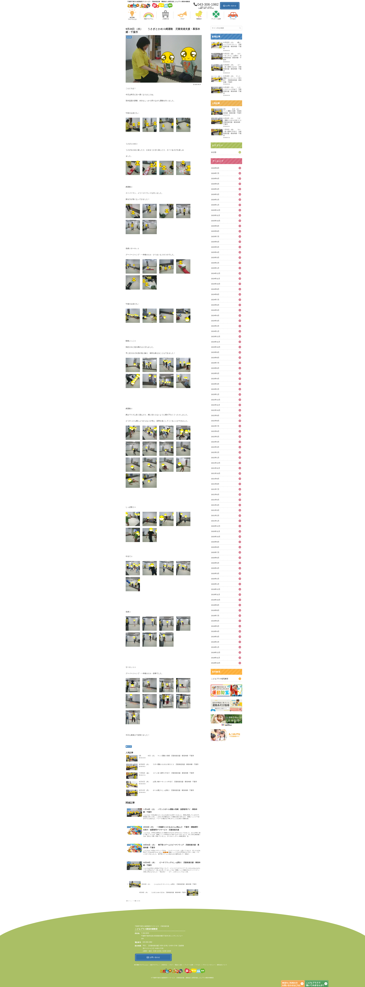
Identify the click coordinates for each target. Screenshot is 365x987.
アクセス (197, 965)
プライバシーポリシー (208, 965)
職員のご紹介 (178, 965)
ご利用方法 (164, 965)
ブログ (171, 965)
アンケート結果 (188, 965)
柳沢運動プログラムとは (141, 965)
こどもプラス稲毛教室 (219, 679)
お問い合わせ (231, 6)
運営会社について (222, 965)
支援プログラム (154, 965)
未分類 (129, 746)
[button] (240, 28)
